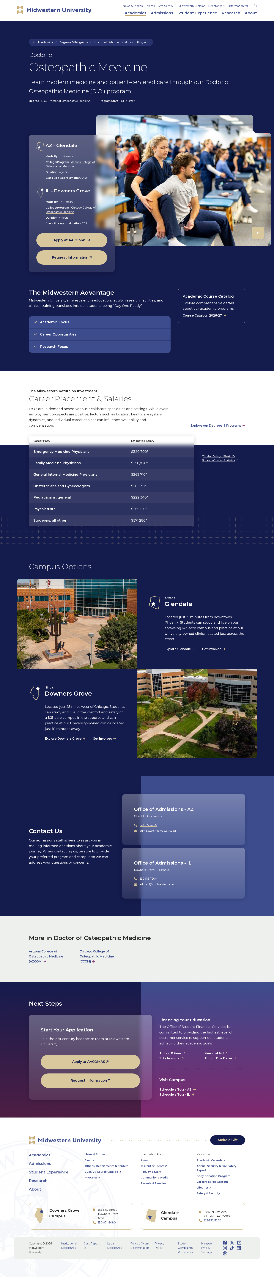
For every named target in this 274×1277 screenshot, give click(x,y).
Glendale (178, 603)
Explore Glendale (178, 649)
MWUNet (91, 1177)
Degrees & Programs (73, 42)
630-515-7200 (148, 878)
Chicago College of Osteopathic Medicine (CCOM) (97, 956)
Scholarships (169, 1058)
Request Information (70, 257)
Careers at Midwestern (212, 1182)
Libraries (203, 1187)
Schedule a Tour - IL (174, 1094)
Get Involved (211, 649)
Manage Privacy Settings (206, 1248)
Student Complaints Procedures (185, 1248)
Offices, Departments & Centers (106, 1166)
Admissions (40, 1163)
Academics (45, 42)
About (35, 1189)
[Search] (255, 5)
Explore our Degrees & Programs (215, 425)
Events (150, 6)
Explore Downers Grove (63, 738)
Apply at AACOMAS (69, 240)
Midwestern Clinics (190, 6)
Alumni (145, 1160)
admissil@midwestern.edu (157, 884)
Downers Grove (68, 693)
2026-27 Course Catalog (101, 1171)
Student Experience (48, 1172)
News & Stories (133, 6)
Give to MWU (166, 6)
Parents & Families (153, 1183)
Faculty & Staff (151, 1171)
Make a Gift (228, 1140)
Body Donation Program (213, 1176)
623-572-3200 (148, 825)
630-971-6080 (106, 1222)
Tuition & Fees (170, 1053)
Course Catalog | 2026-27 (202, 315)
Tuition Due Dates (218, 1058)
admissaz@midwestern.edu (158, 830)
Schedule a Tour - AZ (175, 1089)
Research (38, 1180)
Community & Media (154, 1177)
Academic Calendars (211, 1160)
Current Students (152, 1166)
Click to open (217, 11)
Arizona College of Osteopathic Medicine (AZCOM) (46, 956)
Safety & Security (208, 1193)
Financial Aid (214, 1053)
